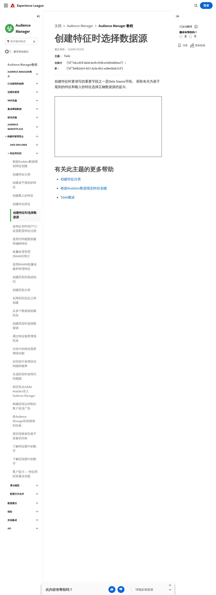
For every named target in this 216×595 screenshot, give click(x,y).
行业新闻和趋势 (16, 83)
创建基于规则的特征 (24, 185)
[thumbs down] (120, 589)
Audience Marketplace (15, 126)
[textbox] (21, 41)
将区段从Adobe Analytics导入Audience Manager (24, 391)
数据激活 (12, 503)
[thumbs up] (111, 589)
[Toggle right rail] (177, 16)
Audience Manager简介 (20, 74)
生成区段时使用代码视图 (24, 376)
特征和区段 (16, 153)
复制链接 (200, 45)
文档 (58, 26)
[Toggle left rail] (38, 16)
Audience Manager (80, 26)
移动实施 (12, 117)
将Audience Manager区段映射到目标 (24, 421)
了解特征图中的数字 (24, 448)
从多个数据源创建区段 (24, 313)
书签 (185, 45)
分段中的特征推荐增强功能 (24, 351)
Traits (67, 56)
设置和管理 (13, 92)
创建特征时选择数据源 (25, 215)
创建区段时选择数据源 (24, 326)
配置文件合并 (17, 493)
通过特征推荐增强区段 (24, 338)
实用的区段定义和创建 (24, 300)
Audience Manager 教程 (116, 26)
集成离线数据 (15, 108)
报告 (10, 511)
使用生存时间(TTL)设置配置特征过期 (25, 228)
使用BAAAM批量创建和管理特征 (25, 266)
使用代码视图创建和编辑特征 (24, 241)
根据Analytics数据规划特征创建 (84, 188)
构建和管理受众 (15, 136)
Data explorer (18, 144)
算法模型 (14, 485)
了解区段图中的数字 (24, 461)
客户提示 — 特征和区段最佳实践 (25, 474)
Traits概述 (68, 197)
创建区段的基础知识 (24, 279)
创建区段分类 (21, 290)
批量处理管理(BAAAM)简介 (21, 254)
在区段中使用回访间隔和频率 (24, 364)
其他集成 (12, 520)
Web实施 (12, 100)
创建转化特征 (21, 204)
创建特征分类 (71, 179)
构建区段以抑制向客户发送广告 (24, 406)
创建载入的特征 (23, 195)
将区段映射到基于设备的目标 (24, 436)
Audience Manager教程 (22, 65)
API (9, 528)
